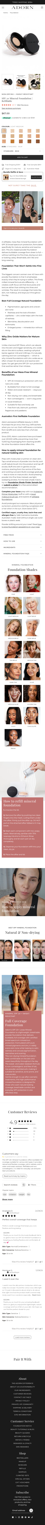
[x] (16, 1517)
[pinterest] (25, 1517)
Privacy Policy (23, 1401)
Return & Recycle (22, 1436)
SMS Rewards (22, 1447)
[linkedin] (22, 1517)
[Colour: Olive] (12, 136)
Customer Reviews (22, 1394)
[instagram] (19, 1517)
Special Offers (22, 1479)
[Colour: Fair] (12, 131)
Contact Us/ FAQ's (22, 1397)
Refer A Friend (22, 1440)
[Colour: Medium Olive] (4, 136)
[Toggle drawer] (3, 7)
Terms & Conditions (22, 1411)
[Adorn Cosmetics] (22, 7)
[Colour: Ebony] (29, 141)
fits (28, 1194)
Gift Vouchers (22, 1482)
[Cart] (42, 7)
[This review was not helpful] (40, 1262)
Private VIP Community (22, 1404)
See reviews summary (11, 108)
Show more (7, 1199)
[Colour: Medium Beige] (38, 131)
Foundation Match (22, 1426)
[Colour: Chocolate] (38, 141)
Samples (23, 1472)
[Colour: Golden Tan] (12, 141)
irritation (12, 1194)
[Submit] (31, 1510)
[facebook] (13, 1517)
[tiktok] (32, 1517)
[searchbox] (12, 1185)
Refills (22, 1468)
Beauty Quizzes (22, 1433)
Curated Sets (22, 1475)
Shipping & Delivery (22, 1408)
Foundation (14, 13)
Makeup (22, 1461)
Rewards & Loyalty (22, 1443)
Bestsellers (22, 1458)
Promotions (22, 1486)
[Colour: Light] (21, 131)
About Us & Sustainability (22, 1387)
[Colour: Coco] (21, 141)
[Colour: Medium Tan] (29, 136)
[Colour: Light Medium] (4, 131)
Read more (36, 1295)
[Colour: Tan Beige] (21, 136)
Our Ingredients (22, 1390)
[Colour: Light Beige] (29, 131)
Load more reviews (22, 1337)
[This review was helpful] (36, 1262)
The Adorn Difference (22, 1383)
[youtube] (29, 1517)
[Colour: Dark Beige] (4, 141)
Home (5, 13)
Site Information (22, 1415)
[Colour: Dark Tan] (38, 136)
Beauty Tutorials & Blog (22, 1429)
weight (21, 1194)
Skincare (22, 1465)
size (4, 1194)
